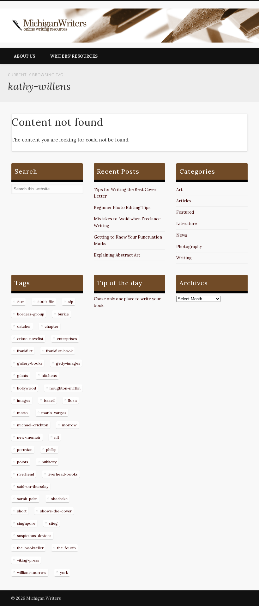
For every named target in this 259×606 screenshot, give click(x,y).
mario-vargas (53, 412)
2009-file (45, 301)
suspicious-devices (34, 535)
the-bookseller (30, 547)
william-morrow (31, 572)
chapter (51, 326)
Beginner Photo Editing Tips (122, 207)
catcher (24, 326)
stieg (53, 523)
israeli (49, 400)
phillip (51, 449)
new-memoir (29, 437)
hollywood (26, 388)
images (23, 400)
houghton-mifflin (65, 388)
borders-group (30, 314)
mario (22, 412)
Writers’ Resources (74, 56)
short (22, 511)
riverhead (25, 474)
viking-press (28, 560)
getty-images (68, 363)
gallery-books (29, 363)
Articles (183, 201)
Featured (185, 212)
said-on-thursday (32, 486)
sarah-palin (27, 498)
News (181, 235)
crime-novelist (30, 338)
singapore (26, 523)
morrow (69, 425)
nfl (56, 437)
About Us (24, 56)
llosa (72, 400)
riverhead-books (63, 474)
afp (70, 301)
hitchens (49, 375)
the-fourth (66, 547)
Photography (189, 246)
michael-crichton (32, 425)
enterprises (67, 338)
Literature (186, 223)
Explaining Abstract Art (117, 255)
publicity (49, 461)
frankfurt (25, 351)
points (22, 461)
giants (22, 375)
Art (179, 189)
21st (20, 301)
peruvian (25, 449)
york (64, 572)
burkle (63, 314)
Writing (184, 258)
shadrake (59, 498)
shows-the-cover (56, 511)
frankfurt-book (59, 351)
